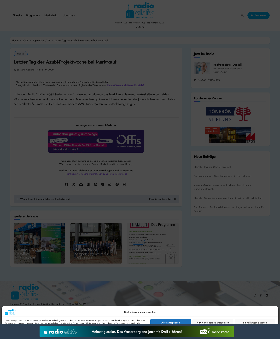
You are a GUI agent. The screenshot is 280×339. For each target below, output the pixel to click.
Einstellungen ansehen (255, 322)
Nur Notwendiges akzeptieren (213, 322)
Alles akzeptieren (170, 322)
